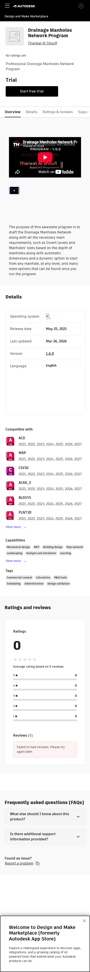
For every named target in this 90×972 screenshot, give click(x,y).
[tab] (14, 196)
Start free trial (32, 91)
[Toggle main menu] (7, 5)
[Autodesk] (24, 6)
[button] (45, 816)
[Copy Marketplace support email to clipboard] (37, 863)
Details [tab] (31, 111)
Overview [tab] (13, 111)
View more (13, 527)
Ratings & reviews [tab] (58, 111)
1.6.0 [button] (50, 353)
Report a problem (19, 863)
